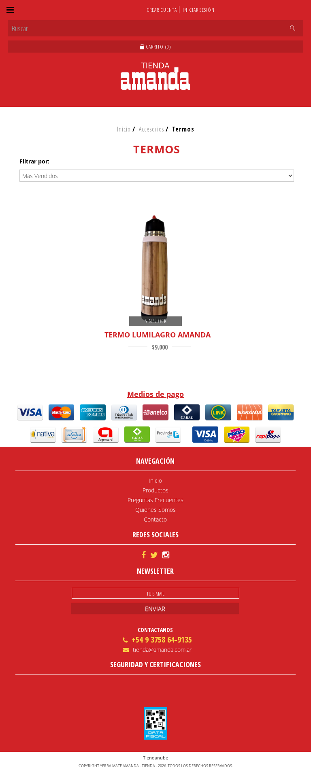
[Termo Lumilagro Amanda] (155, 268)
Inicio (124, 129)
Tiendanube (155, 758)
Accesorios (151, 129)
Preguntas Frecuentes (155, 500)
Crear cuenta (162, 9)
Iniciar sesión (199, 9)
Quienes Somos (155, 509)
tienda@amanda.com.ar (162, 649)
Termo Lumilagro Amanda (157, 334)
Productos (155, 490)
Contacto (155, 519)
